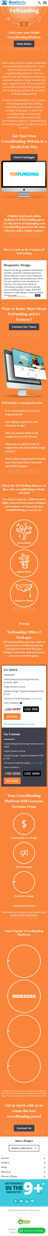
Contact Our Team (24, 326)
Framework (35, 698)
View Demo (24, 44)
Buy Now (12, 716)
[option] (24, 280)
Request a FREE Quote (22, 1148)
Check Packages (24, 157)
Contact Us (24, 1128)
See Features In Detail (24, 905)
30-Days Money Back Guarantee (19, 724)
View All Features (16, 296)
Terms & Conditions (16, 1232)
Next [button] (39, 295)
